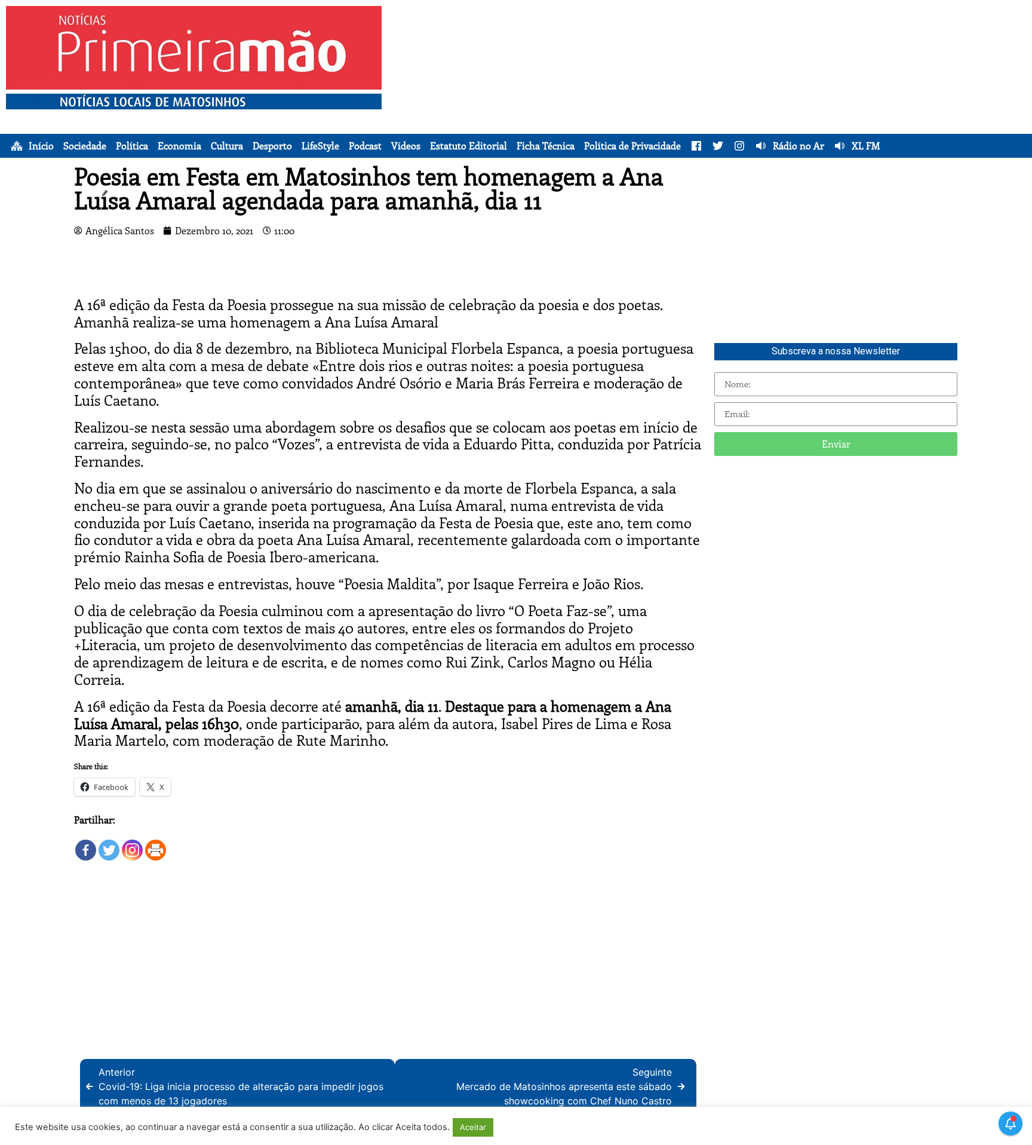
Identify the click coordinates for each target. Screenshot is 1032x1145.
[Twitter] (109, 844)
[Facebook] (85, 844)
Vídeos (405, 146)
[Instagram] (132, 844)
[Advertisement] (724, 89)
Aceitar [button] (473, 1127)
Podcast (365, 146)
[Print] (155, 844)
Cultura (227, 146)
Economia (179, 146)
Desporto (272, 146)
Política (132, 146)
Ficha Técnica (546, 146)
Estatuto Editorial (468, 146)
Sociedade (84, 146)
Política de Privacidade (632, 146)
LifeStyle (320, 146)
